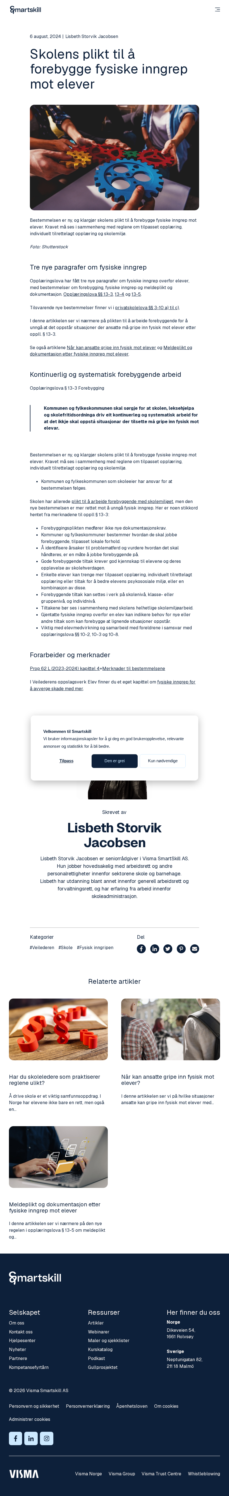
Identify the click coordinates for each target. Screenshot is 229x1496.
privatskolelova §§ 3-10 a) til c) (147, 308)
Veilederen (42, 948)
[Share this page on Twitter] (167, 950)
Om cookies (166, 1406)
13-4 (119, 294)
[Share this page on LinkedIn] (154, 950)
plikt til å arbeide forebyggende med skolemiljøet (122, 501)
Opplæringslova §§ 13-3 (88, 294)
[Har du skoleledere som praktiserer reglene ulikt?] (58, 1029)
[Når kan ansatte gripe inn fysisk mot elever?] (170, 1029)
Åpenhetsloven (131, 1406)
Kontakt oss (21, 1332)
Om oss (16, 1323)
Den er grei (114, 761)
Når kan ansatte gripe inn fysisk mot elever (111, 348)
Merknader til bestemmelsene (133, 668)
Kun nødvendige (163, 761)
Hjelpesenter (22, 1340)
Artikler (96, 1323)
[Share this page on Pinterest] (181, 950)
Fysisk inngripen (95, 948)
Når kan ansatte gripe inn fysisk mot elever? (167, 1080)
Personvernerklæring (88, 1406)
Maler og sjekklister (109, 1340)
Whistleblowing (204, 1474)
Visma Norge (88, 1474)
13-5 (136, 294)
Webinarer (98, 1332)
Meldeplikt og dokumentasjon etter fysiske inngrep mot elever (55, 1207)
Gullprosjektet (103, 1367)
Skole (66, 948)
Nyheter (17, 1349)
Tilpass (66, 761)
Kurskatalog (100, 1349)
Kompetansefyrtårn (29, 1367)
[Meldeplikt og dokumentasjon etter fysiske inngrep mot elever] (58, 1157)
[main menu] (218, 10)
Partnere (18, 1358)
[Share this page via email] (194, 950)
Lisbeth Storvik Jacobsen (91, 36)
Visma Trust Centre (161, 1474)
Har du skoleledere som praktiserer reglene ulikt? (54, 1080)
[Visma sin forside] (24, 1473)
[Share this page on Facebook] (141, 950)
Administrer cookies (29, 1419)
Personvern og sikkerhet (34, 1406)
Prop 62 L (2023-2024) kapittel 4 (65, 668)
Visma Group (122, 1474)
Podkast (96, 1358)
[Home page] (25, 10)
